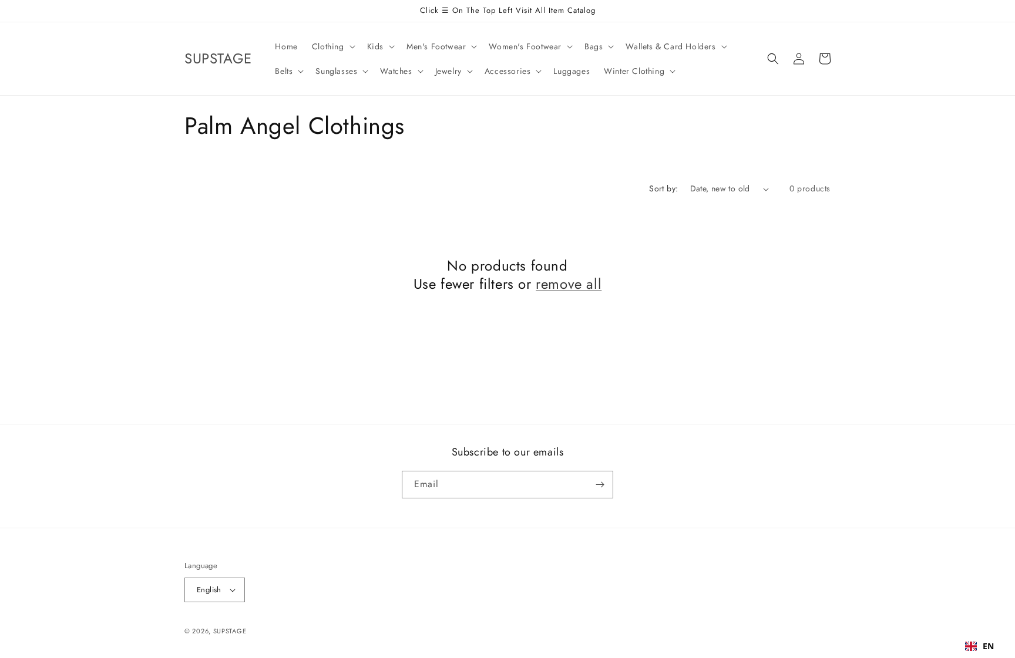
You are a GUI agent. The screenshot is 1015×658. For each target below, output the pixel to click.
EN (988, 646)
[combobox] (979, 646)
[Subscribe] (600, 484)
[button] (332, 46)
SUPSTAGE (230, 631)
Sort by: (663, 188)
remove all (568, 284)
